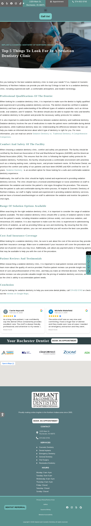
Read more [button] (7, 330)
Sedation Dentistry (14, 170)
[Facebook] (11, 3)
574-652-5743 (76, 290)
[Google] (2, 3)
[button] (45, 10)
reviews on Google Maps (17, 294)
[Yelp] (7, 3)
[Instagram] (16, 3)
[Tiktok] (20, 3)
